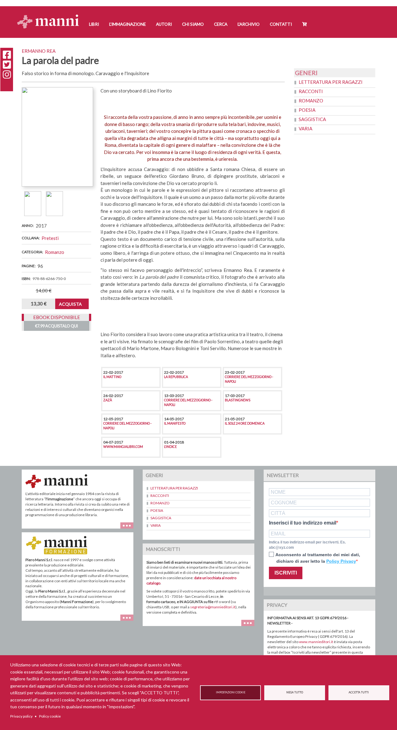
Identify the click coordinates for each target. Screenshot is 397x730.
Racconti (311, 91)
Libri (94, 24)
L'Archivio (249, 24)
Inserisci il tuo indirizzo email (302, 522)
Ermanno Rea (39, 51)
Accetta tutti (359, 692)
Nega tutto (294, 692)
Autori (164, 24)
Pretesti (50, 238)
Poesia (307, 110)
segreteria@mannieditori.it (212, 607)
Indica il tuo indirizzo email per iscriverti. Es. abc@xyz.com (307, 545)
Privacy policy (21, 716)
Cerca (220, 24)
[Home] (50, 15)
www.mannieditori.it (316, 641)
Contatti (281, 24)
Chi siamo (193, 24)
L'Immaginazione (127, 24)
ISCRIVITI (285, 572)
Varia (305, 128)
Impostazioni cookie (230, 692)
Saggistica (312, 119)
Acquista (70, 304)
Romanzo (54, 252)
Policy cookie (50, 716)
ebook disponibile (56, 317)
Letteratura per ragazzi (331, 82)
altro (129, 620)
